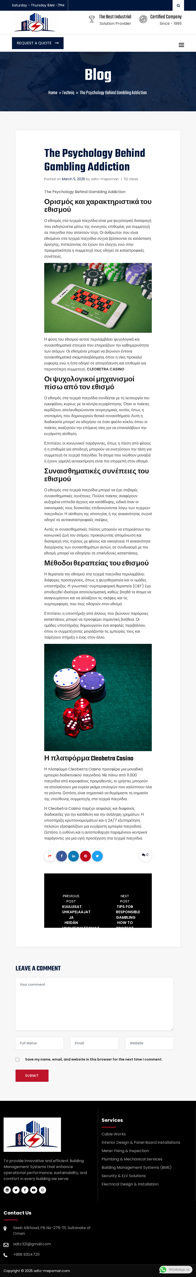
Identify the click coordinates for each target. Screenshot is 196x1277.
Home (53, 93)
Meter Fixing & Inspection (125, 1151)
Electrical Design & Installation (130, 1184)
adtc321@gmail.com (32, 1244)
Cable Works (114, 1134)
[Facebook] (61, 856)
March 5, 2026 (73, 179)
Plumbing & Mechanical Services (132, 1159)
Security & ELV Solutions (124, 1176)
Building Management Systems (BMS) (137, 1167)
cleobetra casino (105, 369)
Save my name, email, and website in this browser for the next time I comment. (94, 1059)
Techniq (68, 93)
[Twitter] (97, 856)
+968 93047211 (26, 1254)
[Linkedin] (73, 856)
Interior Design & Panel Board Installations (141, 1142)
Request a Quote (35, 43)
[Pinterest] (85, 856)
